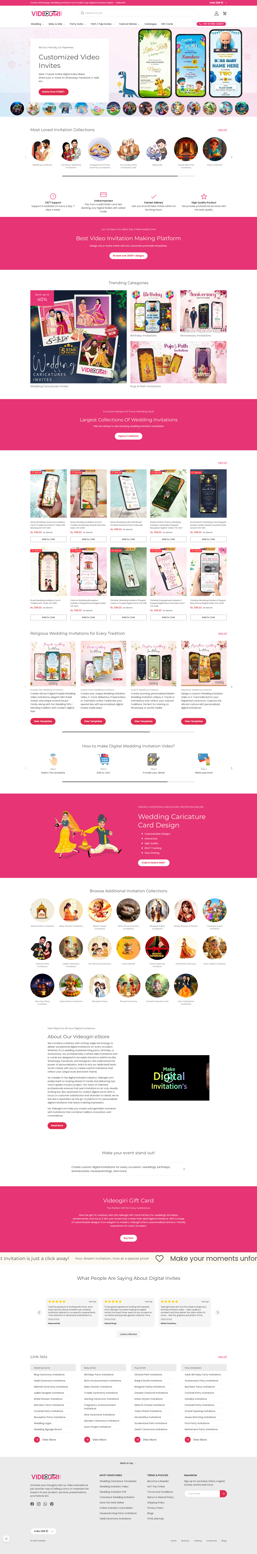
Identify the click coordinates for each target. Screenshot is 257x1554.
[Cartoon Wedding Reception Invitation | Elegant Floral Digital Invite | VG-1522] (88, 571)
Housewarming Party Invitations (118, 1513)
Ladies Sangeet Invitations (49, 1393)
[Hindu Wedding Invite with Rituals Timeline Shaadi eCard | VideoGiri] (128, 493)
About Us (185, 1540)
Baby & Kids (55, 24)
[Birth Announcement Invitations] (128, 910)
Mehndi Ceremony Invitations (51, 1386)
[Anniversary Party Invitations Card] (128, 149)
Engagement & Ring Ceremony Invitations (99, 166)
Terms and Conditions (160, 1492)
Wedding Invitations (42, 165)
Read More (57, 1125)
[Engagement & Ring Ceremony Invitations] (100, 149)
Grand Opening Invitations (200, 1411)
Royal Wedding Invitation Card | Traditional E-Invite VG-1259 (45, 602)
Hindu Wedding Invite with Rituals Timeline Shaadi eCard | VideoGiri (126, 523)
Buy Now (128, 1238)
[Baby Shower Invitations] (71, 910)
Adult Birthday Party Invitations (203, 1374)
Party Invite (76, 24)
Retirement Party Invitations (201, 1429)
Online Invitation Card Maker (116, 1508)
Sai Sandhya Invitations (147, 1417)
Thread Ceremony (128, 1001)
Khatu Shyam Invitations (148, 1399)
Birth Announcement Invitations (128, 927)
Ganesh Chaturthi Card (157, 1001)
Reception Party (100, 1001)
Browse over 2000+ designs (128, 255)
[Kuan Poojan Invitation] (215, 948)
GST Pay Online (156, 1486)
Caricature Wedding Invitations (71, 166)
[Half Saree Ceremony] (186, 948)
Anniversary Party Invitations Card (128, 166)
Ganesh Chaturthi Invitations (151, 1393)
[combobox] (138, 13)
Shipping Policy (156, 1502)
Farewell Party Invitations (199, 1405)
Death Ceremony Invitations (150, 1429)
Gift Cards (167, 24)
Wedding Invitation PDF (113, 1492)
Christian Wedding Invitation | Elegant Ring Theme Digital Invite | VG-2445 (208, 602)
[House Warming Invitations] (186, 149)
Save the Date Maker (112, 1502)
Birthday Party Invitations (99, 1374)
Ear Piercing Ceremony (99, 964)
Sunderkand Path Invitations (150, 1423)
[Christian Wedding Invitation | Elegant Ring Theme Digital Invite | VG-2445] (208, 571)
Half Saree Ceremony (186, 964)
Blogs (150, 1513)
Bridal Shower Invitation (186, 926)
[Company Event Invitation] (215, 910)
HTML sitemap (155, 1518)
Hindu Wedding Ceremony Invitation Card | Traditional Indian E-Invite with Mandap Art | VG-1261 (47, 525)
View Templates (43, 721)
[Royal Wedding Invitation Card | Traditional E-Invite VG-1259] (48, 571)
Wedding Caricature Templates (118, 1481)
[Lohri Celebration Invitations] (186, 986)
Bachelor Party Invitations (49, 1405)
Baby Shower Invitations (71, 926)
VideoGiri (41, 1540)
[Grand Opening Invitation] (157, 948)
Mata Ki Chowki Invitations (149, 1405)
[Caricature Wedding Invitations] (71, 149)
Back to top (127, 1463)
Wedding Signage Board (48, 1429)
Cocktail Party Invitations (42, 965)
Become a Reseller (158, 1481)
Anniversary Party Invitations (201, 1380)
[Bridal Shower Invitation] (186, 910)
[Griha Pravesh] (128, 948)
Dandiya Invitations (196, 1399)
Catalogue (150, 24)
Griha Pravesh (128, 964)
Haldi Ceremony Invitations (49, 1380)
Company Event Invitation (214, 927)
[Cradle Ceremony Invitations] (71, 948)
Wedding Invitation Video (114, 1486)
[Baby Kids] (157, 149)
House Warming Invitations (186, 166)
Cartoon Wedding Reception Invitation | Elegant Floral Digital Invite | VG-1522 (88, 603)
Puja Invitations (214, 165)
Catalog (198, 1540)
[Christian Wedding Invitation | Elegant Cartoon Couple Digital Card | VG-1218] (128, 571)
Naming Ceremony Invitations (101, 1399)
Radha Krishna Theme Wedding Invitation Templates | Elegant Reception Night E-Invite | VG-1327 (166, 525)
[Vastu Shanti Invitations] (71, 986)
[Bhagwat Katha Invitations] (157, 910)
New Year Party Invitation (42, 1002)
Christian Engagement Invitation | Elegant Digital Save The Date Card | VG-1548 (167, 603)
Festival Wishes (128, 24)
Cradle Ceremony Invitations (71, 965)
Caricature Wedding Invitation (117, 1497)
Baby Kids (157, 165)
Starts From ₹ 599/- (53, 84)
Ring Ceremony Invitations (49, 1374)
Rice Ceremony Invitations (99, 1414)
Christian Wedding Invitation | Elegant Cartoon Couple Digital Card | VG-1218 (128, 602)
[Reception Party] (100, 986)
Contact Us (211, 1540)
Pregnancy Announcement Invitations (100, 1406)
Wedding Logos (42, 1423)
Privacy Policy (155, 1508)
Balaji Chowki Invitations (99, 927)
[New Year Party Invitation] (42, 986)
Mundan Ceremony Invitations (101, 1420)
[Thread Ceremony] (128, 986)
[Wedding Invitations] (42, 149)
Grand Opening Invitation (157, 965)
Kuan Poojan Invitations (97, 1427)
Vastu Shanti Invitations (71, 1001)
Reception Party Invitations (50, 1417)
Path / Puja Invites (101, 24)
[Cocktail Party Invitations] (42, 948)
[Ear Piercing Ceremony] (100, 948)
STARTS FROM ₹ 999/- (154, 862)
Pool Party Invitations (197, 1423)
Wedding (36, 24)
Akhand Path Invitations (42, 926)
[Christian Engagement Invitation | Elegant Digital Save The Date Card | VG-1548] (168, 571)
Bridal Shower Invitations (48, 1399)
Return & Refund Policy (160, 1497)
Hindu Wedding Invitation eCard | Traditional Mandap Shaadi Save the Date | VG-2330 (87, 525)
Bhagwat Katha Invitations (157, 927)
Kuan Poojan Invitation (214, 964)
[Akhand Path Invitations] (42, 910)
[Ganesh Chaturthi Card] (157, 986)
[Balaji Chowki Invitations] (100, 910)
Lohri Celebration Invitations (186, 1002)
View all (222, 130)
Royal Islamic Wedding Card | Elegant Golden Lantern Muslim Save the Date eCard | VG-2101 (208, 525)
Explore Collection (128, 436)
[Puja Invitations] (215, 149)
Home (173, 1540)
